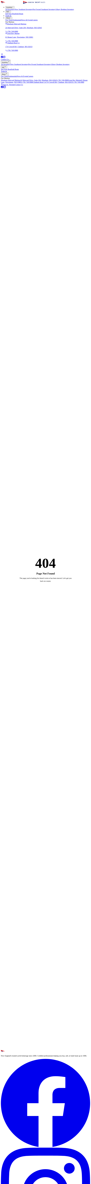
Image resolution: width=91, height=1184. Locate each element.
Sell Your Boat (10, 14)
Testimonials (16, 20)
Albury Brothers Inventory (64, 9)
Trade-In (8, 16)
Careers (35, 20)
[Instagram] (4, 57)
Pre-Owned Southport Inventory (44, 9)
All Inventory (10, 9)
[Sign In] (2, 55)
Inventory (9, 7)
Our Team (8, 20)
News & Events (26, 20)
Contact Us (5, 59)
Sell (7, 11)
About (8, 18)
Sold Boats (19, 14)
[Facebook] (2, 57)
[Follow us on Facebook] (45, 1147)
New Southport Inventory (24, 9)
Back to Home (44, 588)
